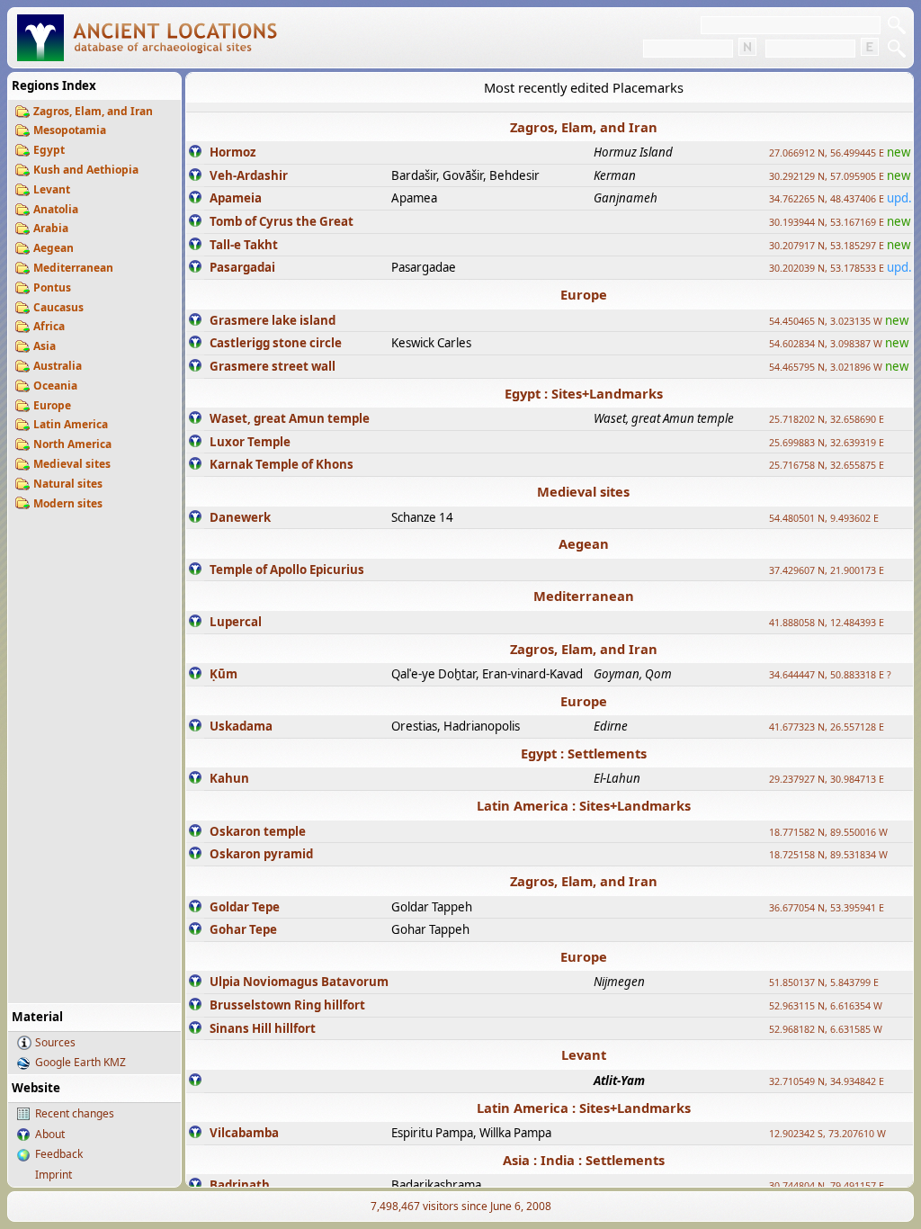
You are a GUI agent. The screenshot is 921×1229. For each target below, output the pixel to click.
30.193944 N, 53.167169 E (826, 222)
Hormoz (233, 152)
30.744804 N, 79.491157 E (826, 1186)
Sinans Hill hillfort (263, 1028)
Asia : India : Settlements (584, 1160)
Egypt (49, 149)
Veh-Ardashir (249, 175)
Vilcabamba (244, 1133)
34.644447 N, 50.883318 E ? (830, 674)
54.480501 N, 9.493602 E (824, 518)
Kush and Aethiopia (86, 169)
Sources (55, 1042)
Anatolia (55, 209)
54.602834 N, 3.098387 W (825, 343)
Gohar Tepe (243, 929)
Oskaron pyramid (261, 854)
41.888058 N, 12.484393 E (826, 622)
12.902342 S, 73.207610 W (827, 1133)
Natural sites (68, 483)
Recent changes (74, 1113)
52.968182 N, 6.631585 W (825, 1029)
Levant (51, 189)
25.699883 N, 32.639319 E (826, 442)
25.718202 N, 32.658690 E (826, 419)
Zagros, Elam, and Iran (93, 111)
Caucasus (58, 307)
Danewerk (240, 517)
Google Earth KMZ (80, 1062)
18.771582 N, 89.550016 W (828, 832)
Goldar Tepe (245, 907)
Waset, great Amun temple (290, 418)
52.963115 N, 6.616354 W (825, 1006)
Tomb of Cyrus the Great (281, 221)
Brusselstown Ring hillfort (287, 1005)
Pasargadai (242, 267)
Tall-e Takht (244, 245)
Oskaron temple (258, 831)
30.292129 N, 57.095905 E (826, 176)
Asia (44, 346)
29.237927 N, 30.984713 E (826, 779)
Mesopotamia (69, 130)
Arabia (50, 228)
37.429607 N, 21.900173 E (826, 570)
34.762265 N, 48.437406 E (826, 199)
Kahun (229, 778)
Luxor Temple (250, 442)
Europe (52, 405)
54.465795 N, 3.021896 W (825, 367)
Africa (49, 326)
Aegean (53, 248)
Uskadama (241, 726)
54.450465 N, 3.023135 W (825, 321)
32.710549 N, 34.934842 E (826, 1081)
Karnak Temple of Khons (281, 464)
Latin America (70, 424)
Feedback (59, 1154)
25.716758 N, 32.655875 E (826, 465)
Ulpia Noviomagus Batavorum (299, 981)
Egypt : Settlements (584, 753)
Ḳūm (223, 674)
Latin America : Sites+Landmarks (584, 805)
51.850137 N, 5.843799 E (824, 982)
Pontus (52, 287)
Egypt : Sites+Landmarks (584, 393)
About (50, 1134)
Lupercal (236, 622)
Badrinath (240, 1185)
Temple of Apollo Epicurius (287, 569)
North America (72, 444)
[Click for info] (195, 153)
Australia (57, 365)
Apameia (236, 198)
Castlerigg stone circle (276, 343)
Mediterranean (73, 267)
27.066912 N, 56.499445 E (826, 153)
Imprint (53, 1174)
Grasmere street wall (272, 366)
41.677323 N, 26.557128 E (826, 727)
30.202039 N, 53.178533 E (826, 268)
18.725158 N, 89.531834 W (828, 854)
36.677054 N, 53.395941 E (826, 908)
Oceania (55, 385)
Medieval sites (72, 463)
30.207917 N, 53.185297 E (826, 245)
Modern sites (68, 503)
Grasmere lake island (272, 320)
